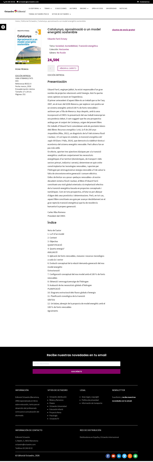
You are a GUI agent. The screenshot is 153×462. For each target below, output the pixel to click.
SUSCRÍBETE (76, 371)
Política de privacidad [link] (90, 400)
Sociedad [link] (59, 45)
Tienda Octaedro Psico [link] (39, 14)
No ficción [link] (61, 52)
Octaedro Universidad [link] (58, 406)
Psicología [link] (53, 415)
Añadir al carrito (68, 68)
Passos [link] (52, 403)
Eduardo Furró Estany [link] (57, 38)
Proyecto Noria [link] (55, 412)
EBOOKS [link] (83, 8)
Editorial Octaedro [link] (29, 21)
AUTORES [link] (73, 8)
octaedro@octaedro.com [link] (25, 444)
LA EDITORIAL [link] (34, 8)
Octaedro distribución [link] (58, 397)
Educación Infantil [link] (56, 409)
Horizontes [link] (64, 49)
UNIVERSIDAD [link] (111, 8)
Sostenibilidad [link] (71, 45)
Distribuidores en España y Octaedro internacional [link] (99, 437)
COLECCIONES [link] (61, 8)
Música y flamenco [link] (56, 400)
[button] (36, 32)
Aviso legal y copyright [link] (90, 397)
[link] (3, 27)
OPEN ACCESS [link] (97, 8)
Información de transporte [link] (92, 403)
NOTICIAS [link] (123, 8)
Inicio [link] (17, 21)
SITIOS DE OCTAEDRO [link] (60, 14)
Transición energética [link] (88, 45)
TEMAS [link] (47, 8)
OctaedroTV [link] (54, 418)
